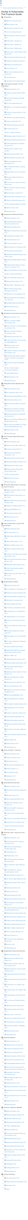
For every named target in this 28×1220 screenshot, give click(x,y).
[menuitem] (1, 3)
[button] (1, 1)
